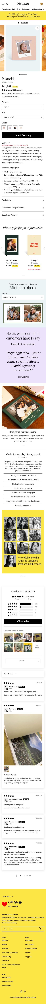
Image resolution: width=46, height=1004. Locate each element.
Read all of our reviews (23, 344)
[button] (7, 90)
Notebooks (26, 9)
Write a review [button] (23, 621)
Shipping (28, 957)
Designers (5, 948)
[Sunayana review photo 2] (6, 769)
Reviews (4, 944)
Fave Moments (12, 260)
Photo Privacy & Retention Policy (11, 966)
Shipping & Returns (9, 215)
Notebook (34, 263)
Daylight (34, 260)
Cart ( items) (42, 4)
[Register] (40, 929)
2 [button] (20, 876)
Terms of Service (7, 981)
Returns (28, 953)
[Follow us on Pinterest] (25, 991)
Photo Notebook (12, 263)
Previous (2, 248)
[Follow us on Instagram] (21, 991)
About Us (5, 940)
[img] (9, 683)
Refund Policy (6, 985)
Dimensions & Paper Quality (13, 208)
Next (44, 248)
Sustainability (6, 957)
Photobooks (6, 9)
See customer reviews (10, 97)
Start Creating (23, 135)
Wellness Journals (38, 9)
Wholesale (5, 961)
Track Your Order (31, 948)
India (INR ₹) (7, 896)
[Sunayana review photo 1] (23, 740)
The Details (6, 200)
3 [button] (24, 876)
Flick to (5, 293)
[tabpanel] (12, 249)
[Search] (7, 4)
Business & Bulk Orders (10, 953)
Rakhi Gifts (16, 9)
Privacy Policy (6, 977)
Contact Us (29, 940)
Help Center (29, 944)
